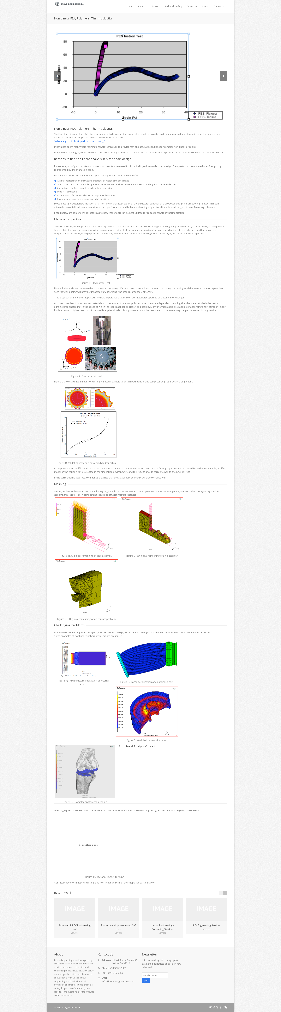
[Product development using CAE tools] (118, 909)
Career (205, 6)
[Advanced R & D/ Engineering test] (74, 909)
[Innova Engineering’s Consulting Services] (162, 909)
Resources (192, 6)
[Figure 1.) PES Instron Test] (140, 76)
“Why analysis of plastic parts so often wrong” (79, 141)
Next (223, 76)
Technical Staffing (173, 6)
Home (129, 6)
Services (156, 6)
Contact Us (219, 6)
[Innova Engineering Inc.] (69, 6)
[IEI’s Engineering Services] (206, 909)
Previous (57, 76)
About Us (142, 6)
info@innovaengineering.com (118, 981)
